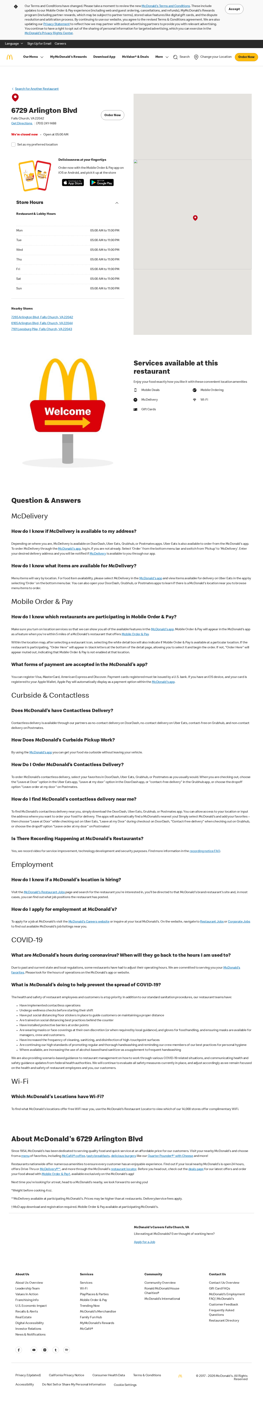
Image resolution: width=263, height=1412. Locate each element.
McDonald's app (69, 549)
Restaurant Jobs (212, 922)
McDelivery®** (50, 1169)
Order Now (246, 57)
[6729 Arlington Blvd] (195, 218)
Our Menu (30, 57)
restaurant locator (123, 1169)
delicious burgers (123, 1156)
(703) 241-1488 (46, 123)
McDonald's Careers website (89, 922)
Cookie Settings (125, 1385)
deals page (196, 1169)
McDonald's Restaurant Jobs (44, 892)
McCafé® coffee (73, 1156)
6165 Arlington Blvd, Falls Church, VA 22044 (42, 323)
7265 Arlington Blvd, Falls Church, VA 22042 (42, 317)
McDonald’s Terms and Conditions (166, 6)
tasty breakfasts (98, 1156)
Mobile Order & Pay (135, 634)
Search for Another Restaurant (37, 89)
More (159, 57)
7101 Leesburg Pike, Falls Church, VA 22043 (41, 329)
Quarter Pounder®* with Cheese (170, 1156)
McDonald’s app (40, 752)
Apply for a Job (144, 1242)
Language (12, 44)
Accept (234, 9)
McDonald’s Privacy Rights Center (49, 33)
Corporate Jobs (239, 922)
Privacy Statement (56, 24)
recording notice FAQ (205, 851)
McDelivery (98, 554)
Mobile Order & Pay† (56, 1174)
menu (25, 1156)
